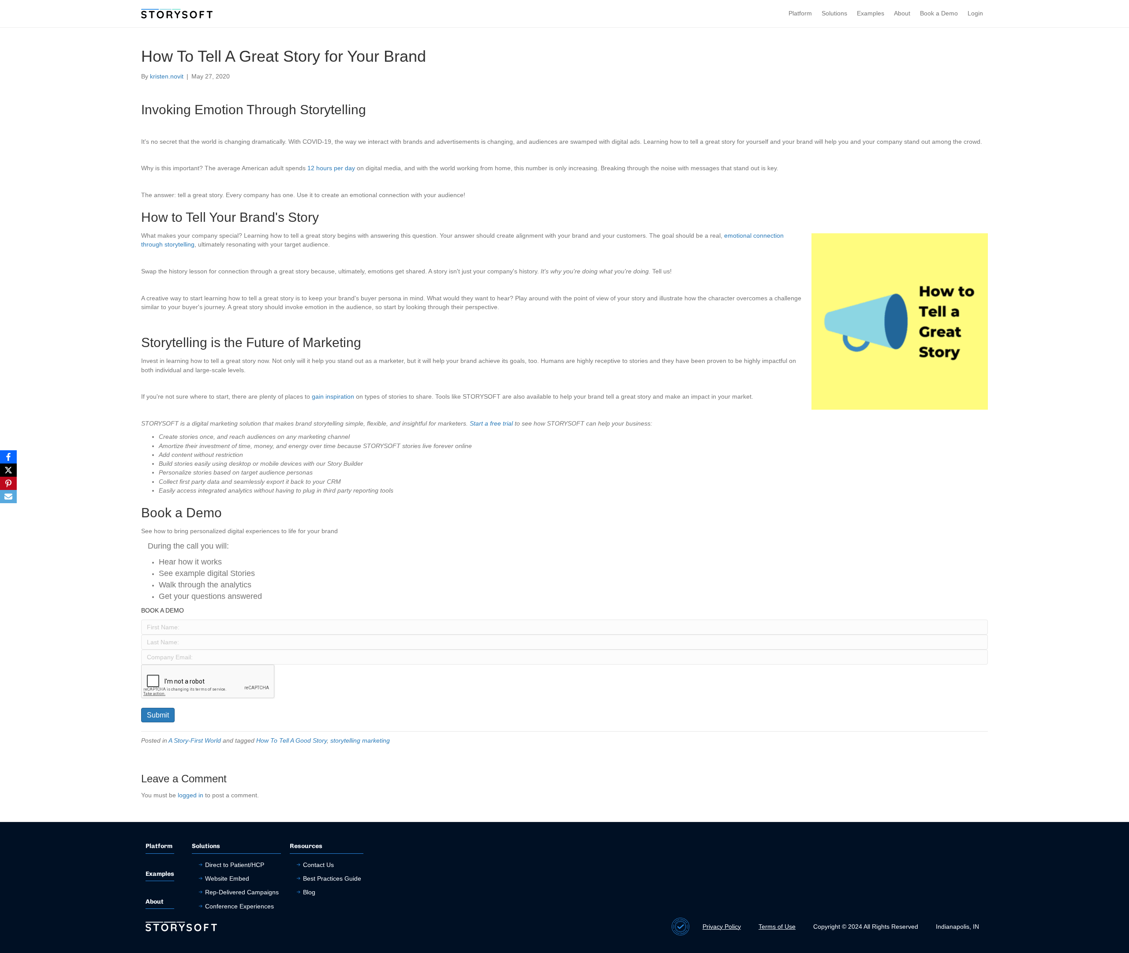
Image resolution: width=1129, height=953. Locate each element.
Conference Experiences (239, 906)
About (902, 13)
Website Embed (227, 878)
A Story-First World (194, 740)
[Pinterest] (8, 483)
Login (975, 13)
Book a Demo (939, 13)
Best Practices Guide (332, 878)
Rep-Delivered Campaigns (242, 892)
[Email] (8, 496)
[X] (8, 470)
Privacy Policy (722, 926)
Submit (158, 715)
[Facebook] (8, 456)
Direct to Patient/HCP (234, 864)
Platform (800, 13)
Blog (309, 892)
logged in (190, 795)
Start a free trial (491, 423)
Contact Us (318, 864)
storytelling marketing (360, 740)
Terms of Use (777, 926)
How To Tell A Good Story (291, 740)
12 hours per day (331, 168)
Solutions (834, 13)
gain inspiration (333, 396)
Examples (870, 13)
